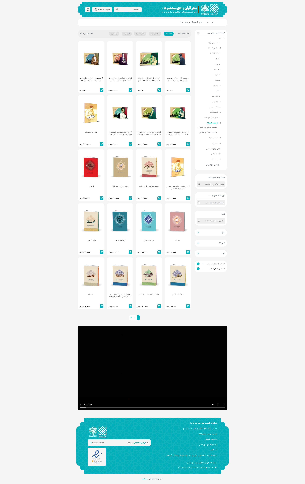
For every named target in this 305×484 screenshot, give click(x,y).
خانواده (217, 69)
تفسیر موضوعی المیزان (207, 127)
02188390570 (98, 442)
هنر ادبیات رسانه (211, 117)
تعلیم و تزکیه (215, 53)
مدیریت (215, 101)
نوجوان (217, 64)
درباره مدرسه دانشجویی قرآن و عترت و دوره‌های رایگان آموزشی (191, 455)
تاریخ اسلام (215, 153)
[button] (211, 34)
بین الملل (214, 159)
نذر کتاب (213, 450)
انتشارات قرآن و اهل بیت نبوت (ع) (203, 423)
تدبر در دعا (213, 137)
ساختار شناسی (214, 106)
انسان (218, 74)
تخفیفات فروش (211, 439)
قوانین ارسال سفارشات (207, 433)
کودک (217, 58)
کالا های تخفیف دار (217, 268)
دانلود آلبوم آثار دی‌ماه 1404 (191, 22)
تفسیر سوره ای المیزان (208, 132)
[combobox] (211, 202)
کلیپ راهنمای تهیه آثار (208, 444)
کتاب (212, 22)
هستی (215, 85)
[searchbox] (211, 203)
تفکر (218, 90)
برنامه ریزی (216, 96)
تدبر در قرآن (213, 42)
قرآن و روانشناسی (213, 148)
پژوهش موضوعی (213, 164)
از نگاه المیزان (212, 123)
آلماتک (144, 479)
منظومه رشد (213, 48)
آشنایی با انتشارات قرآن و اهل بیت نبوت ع (200, 428)
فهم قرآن (214, 112)
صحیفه (215, 143)
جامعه (217, 80)
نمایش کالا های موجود (215, 263)
